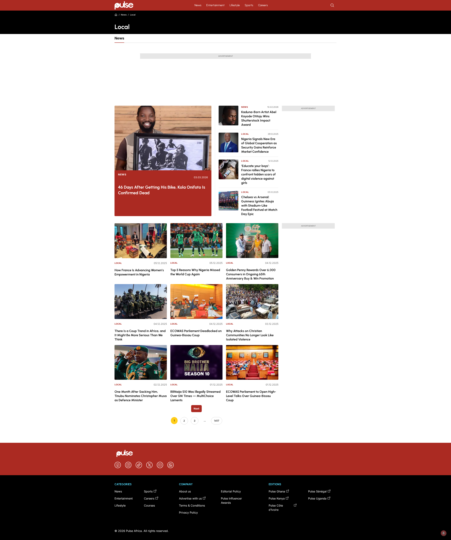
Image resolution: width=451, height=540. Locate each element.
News (197, 5)
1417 (216, 420)
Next (196, 408)
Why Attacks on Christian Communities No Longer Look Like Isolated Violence (250, 335)
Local (245, 134)
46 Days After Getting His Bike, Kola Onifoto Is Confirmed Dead (161, 190)
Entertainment (215, 5)
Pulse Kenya (277, 498)
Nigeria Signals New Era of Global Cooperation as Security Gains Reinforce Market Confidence (259, 145)
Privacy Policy (188, 512)
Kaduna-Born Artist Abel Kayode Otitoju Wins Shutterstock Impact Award (258, 118)
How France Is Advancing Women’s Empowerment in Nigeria (139, 272)
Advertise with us (190, 498)
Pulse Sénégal (317, 491)
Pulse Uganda (317, 498)
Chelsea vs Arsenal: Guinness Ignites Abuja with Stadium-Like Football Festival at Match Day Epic (259, 205)
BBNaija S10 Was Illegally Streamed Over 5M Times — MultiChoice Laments (195, 396)
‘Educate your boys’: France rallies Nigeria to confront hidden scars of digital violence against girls (258, 174)
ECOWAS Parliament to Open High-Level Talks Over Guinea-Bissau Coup (251, 396)
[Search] (332, 5)
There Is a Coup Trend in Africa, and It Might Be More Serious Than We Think (140, 335)
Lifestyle (235, 5)
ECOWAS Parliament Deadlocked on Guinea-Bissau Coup (196, 333)
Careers (263, 5)
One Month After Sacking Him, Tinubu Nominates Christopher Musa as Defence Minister (141, 396)
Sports (249, 5)
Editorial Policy (231, 491)
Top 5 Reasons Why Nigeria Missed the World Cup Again (195, 272)
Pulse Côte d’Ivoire (276, 507)
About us (185, 491)
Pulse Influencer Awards (231, 500)
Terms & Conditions (192, 505)
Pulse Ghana (277, 491)
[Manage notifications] (443, 533)
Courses (149, 505)
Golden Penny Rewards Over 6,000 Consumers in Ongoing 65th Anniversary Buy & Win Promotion (251, 274)
